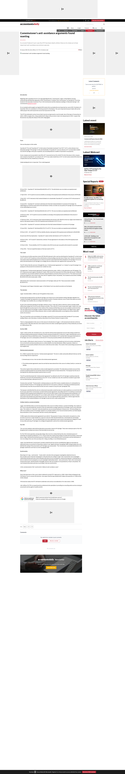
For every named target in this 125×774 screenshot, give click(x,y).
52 (28, 526)
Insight (79, 28)
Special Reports (93, 181)
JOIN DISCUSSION (94, 90)
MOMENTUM (31, 20)
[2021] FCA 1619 (32, 103)
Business (66, 30)
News (72, 28)
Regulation (90, 30)
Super (82, 30)
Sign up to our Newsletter (63, 20)
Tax (59, 30)
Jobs (102, 28)
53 (32, 526)
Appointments (99, 30)
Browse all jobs (99, 340)
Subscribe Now (51, 567)
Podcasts (87, 28)
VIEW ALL (94, 246)
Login (88, 20)
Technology (74, 30)
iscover (95, 28)
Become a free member (98, 20)
